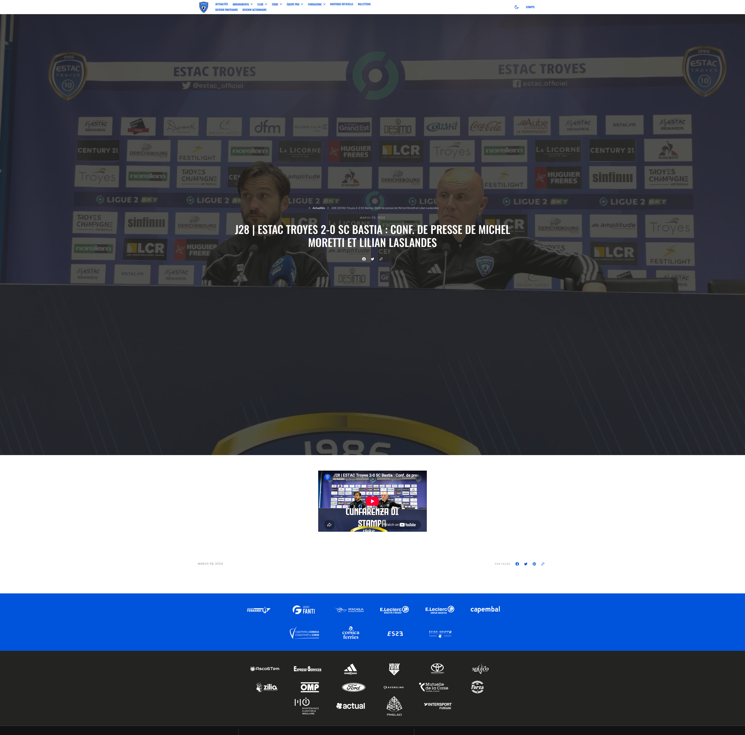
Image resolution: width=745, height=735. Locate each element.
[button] (517, 7)
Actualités (221, 4)
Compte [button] (530, 7)
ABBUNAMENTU (241, 4)
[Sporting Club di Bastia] (204, 7)
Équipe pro (293, 4)
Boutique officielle (341, 4)
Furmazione (315, 4)
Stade (275, 4)
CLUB (260, 4)
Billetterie (364, 4)
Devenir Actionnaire (255, 10)
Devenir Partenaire (226, 10)
